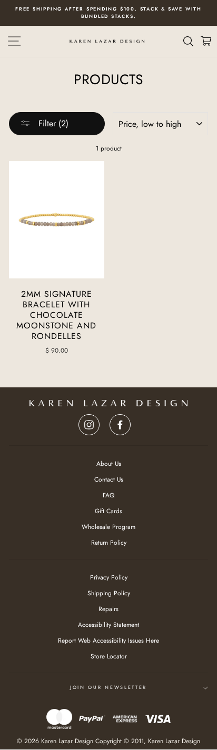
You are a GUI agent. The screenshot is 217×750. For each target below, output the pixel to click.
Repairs (108, 608)
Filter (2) (52, 123)
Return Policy (108, 542)
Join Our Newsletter (108, 687)
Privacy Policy (108, 577)
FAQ (108, 495)
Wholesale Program (108, 526)
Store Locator (109, 656)
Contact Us (108, 479)
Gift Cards (108, 510)
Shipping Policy (108, 592)
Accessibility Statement (108, 624)
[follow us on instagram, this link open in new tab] (89, 421)
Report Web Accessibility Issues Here (108, 640)
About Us (108, 463)
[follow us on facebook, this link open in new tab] (120, 421)
